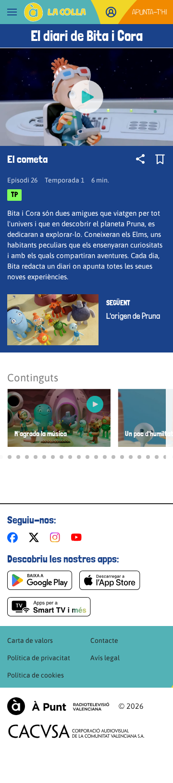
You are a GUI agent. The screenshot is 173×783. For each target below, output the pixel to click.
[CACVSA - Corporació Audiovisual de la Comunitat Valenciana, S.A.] (76, 731)
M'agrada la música (40, 434)
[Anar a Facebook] (14, 537)
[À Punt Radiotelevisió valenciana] (58, 706)
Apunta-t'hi (149, 11)
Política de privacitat (38, 658)
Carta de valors (30, 640)
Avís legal (105, 658)
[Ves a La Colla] (55, 12)
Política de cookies (35, 675)
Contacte (104, 640)
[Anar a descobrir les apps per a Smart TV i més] (49, 606)
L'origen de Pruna (133, 316)
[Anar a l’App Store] (109, 580)
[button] (10, 457)
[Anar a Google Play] (39, 580)
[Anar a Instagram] (57, 537)
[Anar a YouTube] (78, 537)
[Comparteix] (140, 159)
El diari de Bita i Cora (87, 35)
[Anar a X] (36, 537)
